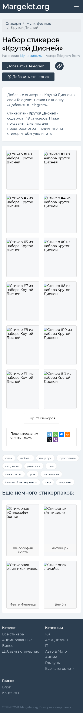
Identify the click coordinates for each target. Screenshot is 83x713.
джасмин (33, 466)
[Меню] (76, 6)
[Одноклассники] (67, 434)
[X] (49, 439)
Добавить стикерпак (20, 651)
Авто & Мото (56, 651)
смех (8, 458)
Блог (6, 687)
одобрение (68, 458)
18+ (47, 634)
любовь (25, 458)
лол (51, 466)
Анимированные (17, 640)
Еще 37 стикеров (41, 418)
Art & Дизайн (56, 640)
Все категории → (59, 669)
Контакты (10, 693)
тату (48, 482)
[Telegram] (49, 434)
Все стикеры (13, 634)
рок (32, 474)
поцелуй (45, 458)
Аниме (51, 657)
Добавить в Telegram (25, 66)
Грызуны (53, 663)
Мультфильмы (31, 56)
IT (46, 646)
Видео (7, 646)
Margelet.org (26, 6)
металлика (51, 474)
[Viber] (55, 439)
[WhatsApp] (55, 434)
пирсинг (65, 482)
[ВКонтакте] (61, 434)
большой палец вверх (21, 482)
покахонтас (13, 474)
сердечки (12, 466)
